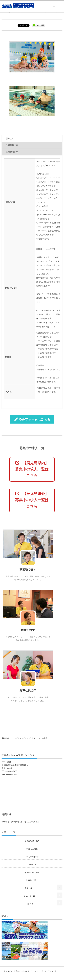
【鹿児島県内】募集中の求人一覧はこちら (32, 469)
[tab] (32, 138)
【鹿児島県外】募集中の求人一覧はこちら (32, 500)
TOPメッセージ (32, 857)
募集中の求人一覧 (32, 872)
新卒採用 (32, 864)
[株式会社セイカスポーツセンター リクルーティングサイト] (19, 6)
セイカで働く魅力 (31, 841)
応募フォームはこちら (34, 419)
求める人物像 (32, 849)
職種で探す (28, 630)
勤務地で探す (28, 569)
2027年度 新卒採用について (14, 822)
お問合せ (29, 904)
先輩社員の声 (28, 690)
